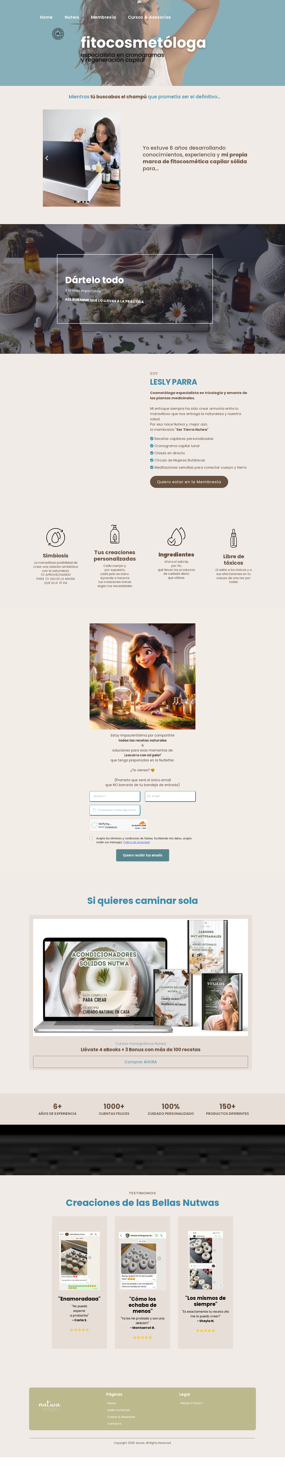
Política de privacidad (136, 842)
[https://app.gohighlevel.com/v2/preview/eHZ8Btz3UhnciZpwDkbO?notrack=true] (69, 1406)
